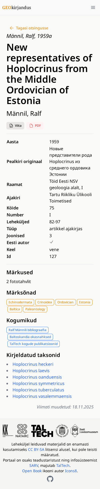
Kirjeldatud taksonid (33, 355)
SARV (33, 465)
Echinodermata (20, 302)
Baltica (15, 309)
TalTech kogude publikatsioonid (34, 343)
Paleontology (35, 309)
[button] (15, 125)
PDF (38, 125)
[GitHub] (50, 479)
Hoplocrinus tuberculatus (38, 390)
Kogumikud (21, 320)
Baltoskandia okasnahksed (30, 337)
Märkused (19, 272)
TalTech (63, 465)
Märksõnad (21, 292)
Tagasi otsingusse (32, 27)
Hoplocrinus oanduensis (37, 377)
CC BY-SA (36, 449)
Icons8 (71, 470)
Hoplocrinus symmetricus (39, 383)
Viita (18, 125)
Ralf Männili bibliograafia (27, 330)
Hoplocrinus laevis (31, 370)
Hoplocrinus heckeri (33, 364)
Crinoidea (44, 302)
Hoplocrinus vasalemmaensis (42, 396)
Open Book (32, 470)
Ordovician (65, 302)
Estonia (84, 302)
